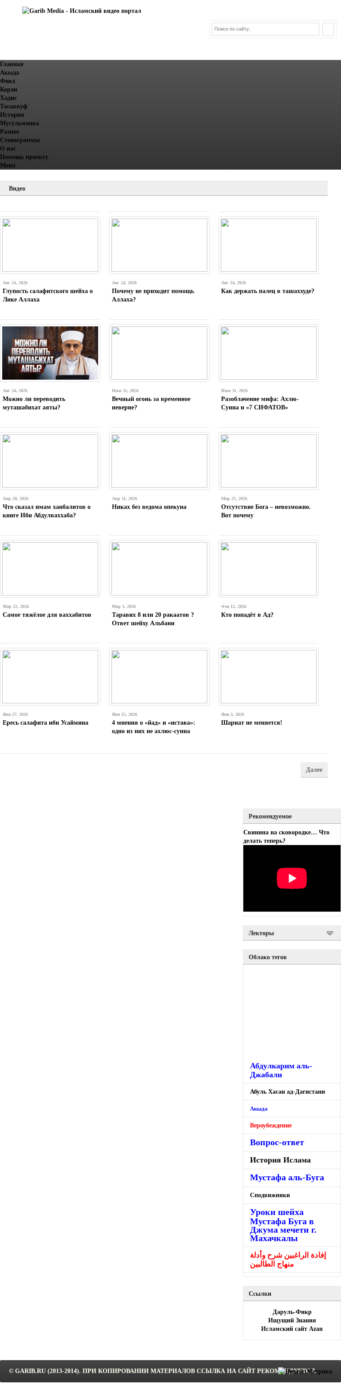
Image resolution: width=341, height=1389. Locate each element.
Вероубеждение (271, 1125)
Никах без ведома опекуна (149, 507)
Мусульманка (19, 123)
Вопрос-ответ (277, 1142)
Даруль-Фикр (292, 1312)
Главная (12, 64)
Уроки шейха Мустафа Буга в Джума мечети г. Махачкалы (283, 1225)
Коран (8, 89)
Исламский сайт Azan (292, 1329)
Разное (9, 131)
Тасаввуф (14, 106)
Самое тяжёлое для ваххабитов (47, 614)
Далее (314, 769)
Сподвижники (270, 1195)
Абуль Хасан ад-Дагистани (287, 1091)
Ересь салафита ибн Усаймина (45, 722)
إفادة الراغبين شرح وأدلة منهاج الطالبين (288, 1259)
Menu (8, 165)
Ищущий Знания (292, 1320)
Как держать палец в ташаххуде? (267, 291)
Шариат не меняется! (251, 722)
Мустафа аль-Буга (287, 1177)
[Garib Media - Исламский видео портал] (81, 11)
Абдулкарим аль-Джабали (281, 1070)
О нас (8, 148)
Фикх (8, 81)
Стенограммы (20, 140)
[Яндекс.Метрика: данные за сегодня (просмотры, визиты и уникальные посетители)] (305, 1371)
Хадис (8, 98)
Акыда (9, 72)
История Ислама (280, 1159)
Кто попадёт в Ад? (247, 614)
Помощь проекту (24, 157)
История (12, 114)
